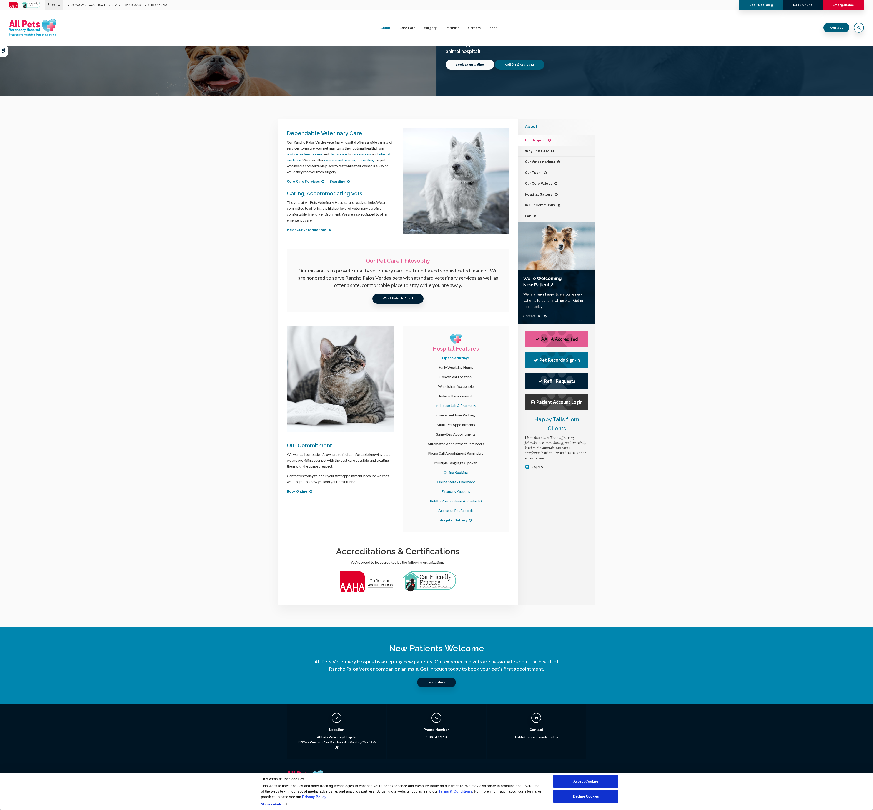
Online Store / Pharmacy (456, 482)
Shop (493, 28)
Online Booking (456, 472)
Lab (528, 216)
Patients (452, 28)
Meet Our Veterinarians (307, 230)
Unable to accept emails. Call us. (536, 737)
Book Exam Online (470, 64)
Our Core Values (538, 183)
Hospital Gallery (453, 520)
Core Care (407, 28)
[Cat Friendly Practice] (33, 5)
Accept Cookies (585, 781)
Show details (271, 804)
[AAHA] (15, 5)
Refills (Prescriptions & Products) (456, 501)
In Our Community (540, 205)
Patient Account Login (559, 402)
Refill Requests (559, 381)
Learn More (436, 682)
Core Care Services (303, 181)
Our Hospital (535, 140)
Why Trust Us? (537, 151)
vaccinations (361, 154)
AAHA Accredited (559, 339)
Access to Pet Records (455, 510)
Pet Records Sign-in (559, 360)
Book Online (803, 5)
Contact (836, 27)
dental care (338, 154)
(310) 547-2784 (157, 5)
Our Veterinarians (540, 162)
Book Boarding (761, 5)
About (385, 28)
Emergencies (843, 5)
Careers (474, 28)
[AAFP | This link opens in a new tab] (429, 592)
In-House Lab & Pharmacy (455, 405)
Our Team (533, 172)
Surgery (430, 28)
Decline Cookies (586, 796)
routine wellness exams (305, 154)
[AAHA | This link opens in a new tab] (366, 592)
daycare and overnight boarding (349, 160)
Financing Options (456, 491)
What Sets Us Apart (398, 298)
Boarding (338, 181)
